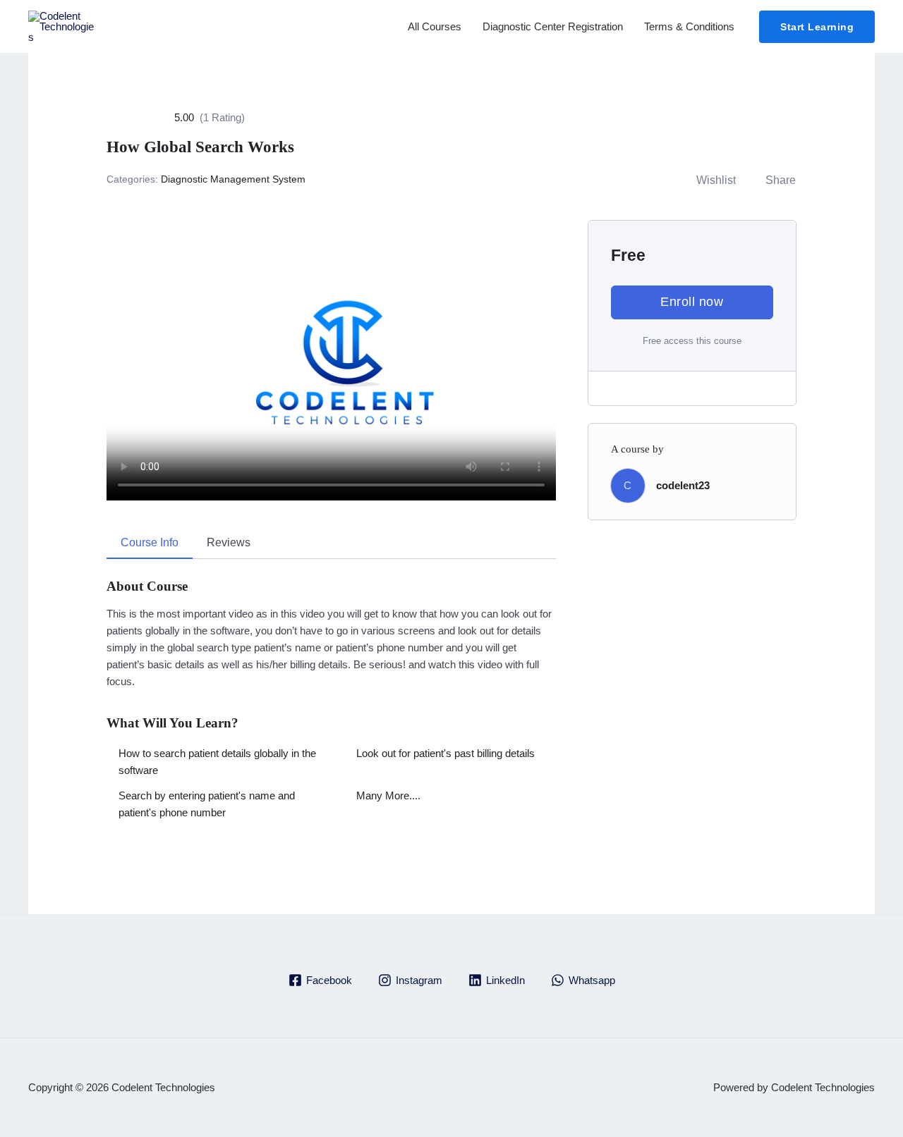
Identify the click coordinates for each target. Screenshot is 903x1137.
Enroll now (691, 302)
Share (780, 180)
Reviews (228, 542)
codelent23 (683, 485)
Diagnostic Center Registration (553, 26)
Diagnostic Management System (233, 179)
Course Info (149, 542)
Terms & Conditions (689, 26)
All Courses (434, 26)
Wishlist (716, 180)
